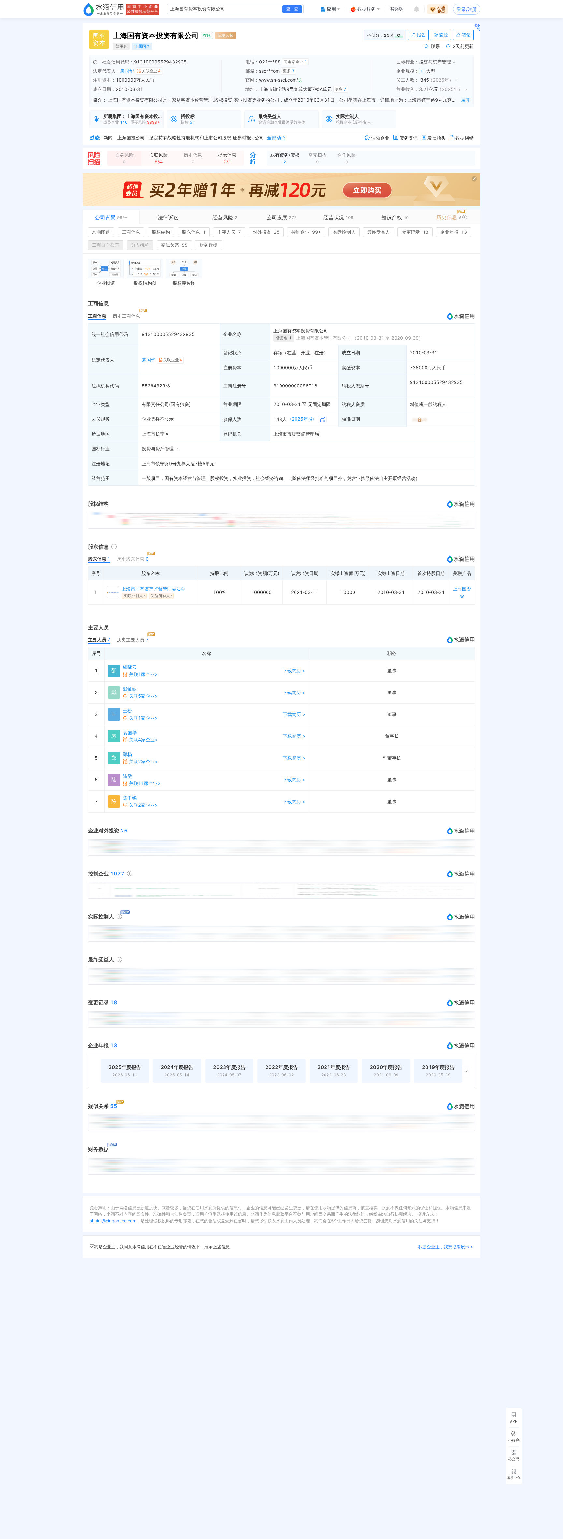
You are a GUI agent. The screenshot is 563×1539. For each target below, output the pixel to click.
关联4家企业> (143, 739)
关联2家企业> (143, 761)
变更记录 (415, 232)
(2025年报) (302, 419)
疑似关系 (174, 245)
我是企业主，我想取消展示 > (445, 1246)
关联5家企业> (143, 696)
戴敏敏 (130, 689)
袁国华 (127, 71)
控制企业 (306, 232)
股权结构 (161, 232)
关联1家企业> (143, 674)
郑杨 (127, 754)
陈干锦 (130, 798)
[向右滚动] (466, 1071)
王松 (127, 710)
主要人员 (229, 232)
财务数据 (208, 245)
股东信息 (194, 232)
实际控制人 (344, 232)
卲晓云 (130, 667)
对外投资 (266, 232)
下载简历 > (294, 670)
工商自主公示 (105, 245)
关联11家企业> (145, 783)
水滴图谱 (101, 232)
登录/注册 (467, 9)
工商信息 (131, 232)
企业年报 (453, 232)
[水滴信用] (103, 9)
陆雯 (127, 776)
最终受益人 (378, 232)
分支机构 (140, 245)
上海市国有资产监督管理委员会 (153, 589)
